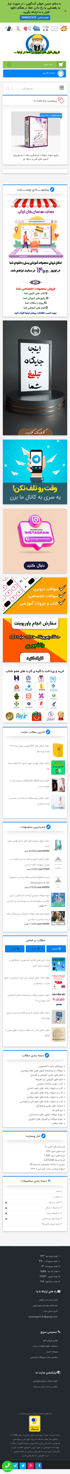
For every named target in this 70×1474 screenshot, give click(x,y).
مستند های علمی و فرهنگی (49, 1106)
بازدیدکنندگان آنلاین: (55, 1147)
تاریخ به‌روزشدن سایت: (55, 1169)
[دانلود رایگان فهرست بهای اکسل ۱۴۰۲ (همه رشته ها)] (58, 767)
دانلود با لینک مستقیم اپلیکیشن (45, 1381)
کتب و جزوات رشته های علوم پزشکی (45, 1097)
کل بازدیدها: (59, 1160)
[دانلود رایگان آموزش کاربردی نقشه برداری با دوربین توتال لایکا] (58, 1017)
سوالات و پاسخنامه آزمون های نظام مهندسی (42, 1071)
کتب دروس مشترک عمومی (50, 1084)
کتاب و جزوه (54, 1202)
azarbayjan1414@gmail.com (43, 1316)
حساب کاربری (49, 73)
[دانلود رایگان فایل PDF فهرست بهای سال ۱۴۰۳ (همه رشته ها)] (58, 750)
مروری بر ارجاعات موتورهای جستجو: (48, 1164)
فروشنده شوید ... (50, 1351)
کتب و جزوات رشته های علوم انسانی (45, 1088)
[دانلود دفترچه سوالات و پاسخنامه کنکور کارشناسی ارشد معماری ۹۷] (58, 999)
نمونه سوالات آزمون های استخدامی (46, 1115)
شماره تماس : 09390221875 (35, 17)
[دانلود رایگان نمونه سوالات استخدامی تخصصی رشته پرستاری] (58, 802)
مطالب (57, 1197)
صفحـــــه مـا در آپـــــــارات (45, 1386)
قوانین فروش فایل (50, 1340)
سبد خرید (31, 64)
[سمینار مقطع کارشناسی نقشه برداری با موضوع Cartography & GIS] (58, 881)
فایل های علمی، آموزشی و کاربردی (46, 1075)
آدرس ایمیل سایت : (49, 1311)
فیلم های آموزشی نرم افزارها (49, 1079)
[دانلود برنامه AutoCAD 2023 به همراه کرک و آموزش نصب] (58, 785)
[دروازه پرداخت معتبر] (34, 1431)
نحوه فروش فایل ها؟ (51, 1224)
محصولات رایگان (52, 1208)
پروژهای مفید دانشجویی (51, 1066)
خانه (58, 1191)
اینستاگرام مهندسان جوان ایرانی (45, 1305)
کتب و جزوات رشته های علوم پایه (46, 1093)
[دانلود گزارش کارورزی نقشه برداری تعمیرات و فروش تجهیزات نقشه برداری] (58, 863)
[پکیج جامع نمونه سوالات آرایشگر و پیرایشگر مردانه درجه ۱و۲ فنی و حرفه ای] (58, 918)
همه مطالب (57, 1123)
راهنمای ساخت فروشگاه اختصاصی (43, 1357)
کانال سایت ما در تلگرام (48, 1300)
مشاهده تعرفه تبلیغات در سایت (44, 1346)
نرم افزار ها (57, 1110)
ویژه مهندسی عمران (51, 1218)
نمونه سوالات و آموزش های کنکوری (46, 1119)
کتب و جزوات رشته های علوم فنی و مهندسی (41, 1102)
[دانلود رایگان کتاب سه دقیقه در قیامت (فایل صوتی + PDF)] (58, 1035)
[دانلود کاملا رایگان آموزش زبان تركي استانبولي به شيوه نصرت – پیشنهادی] (58, 982)
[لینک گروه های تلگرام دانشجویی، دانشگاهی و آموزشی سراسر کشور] (58, 964)
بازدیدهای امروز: (57, 1151)
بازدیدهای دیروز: (57, 1155)
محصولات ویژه (53, 1213)
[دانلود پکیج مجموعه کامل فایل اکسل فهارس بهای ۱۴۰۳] (58, 845)
